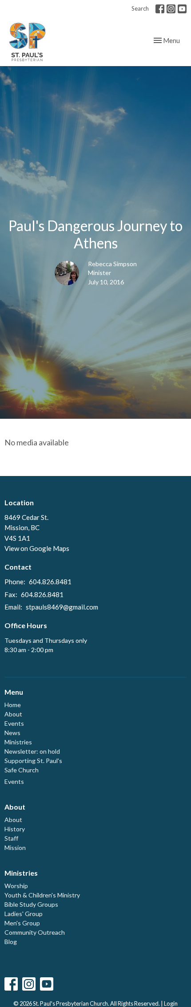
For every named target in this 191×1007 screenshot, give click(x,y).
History (14, 829)
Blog (10, 941)
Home (12, 704)
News (12, 732)
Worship (16, 885)
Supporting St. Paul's (33, 760)
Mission (15, 847)
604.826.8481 (50, 582)
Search (140, 8)
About (13, 714)
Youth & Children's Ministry (42, 895)
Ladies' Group (23, 913)
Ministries (18, 742)
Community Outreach (34, 932)
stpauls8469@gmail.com (62, 607)
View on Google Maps (36, 548)
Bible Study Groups (31, 904)
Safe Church (21, 770)
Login (171, 1003)
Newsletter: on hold (32, 751)
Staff (11, 838)
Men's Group (22, 923)
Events (14, 723)
